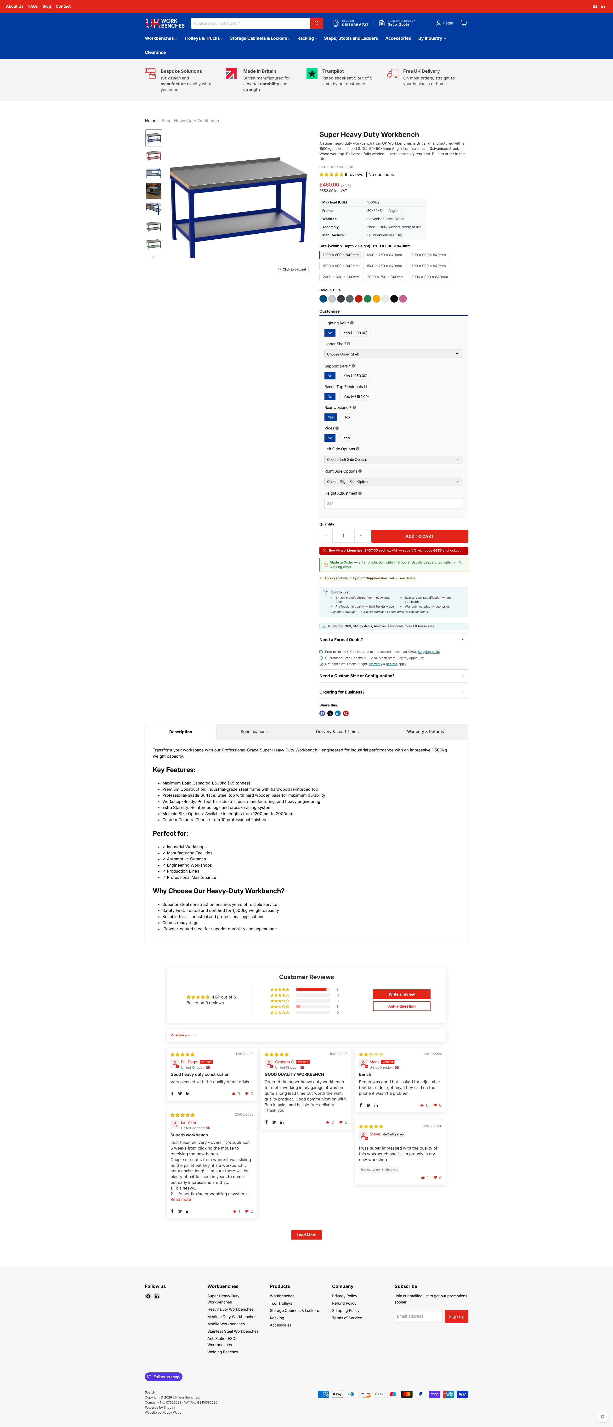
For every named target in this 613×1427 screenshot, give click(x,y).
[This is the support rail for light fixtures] (352, 323)
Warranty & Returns (425, 731)
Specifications (254, 731)
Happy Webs (171, 1412)
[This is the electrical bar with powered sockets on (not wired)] (365, 386)
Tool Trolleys (281, 1303)
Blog (47, 6)
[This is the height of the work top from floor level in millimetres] (360, 493)
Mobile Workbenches (226, 1324)
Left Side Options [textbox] (362, 449)
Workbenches (160, 38)
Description (180, 731)
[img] (182, 1054)
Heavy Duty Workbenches (230, 1309)
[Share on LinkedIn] (338, 713)
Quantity (326, 524)
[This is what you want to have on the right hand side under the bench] (360, 471)
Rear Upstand (360, 407)
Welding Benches (222, 1352)
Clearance (155, 52)
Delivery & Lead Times (337, 731)
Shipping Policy (346, 1310)
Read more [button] (180, 1199)
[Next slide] (153, 257)
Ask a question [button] (402, 1006)
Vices (351, 428)
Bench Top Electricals (365, 386)
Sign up (456, 1316)
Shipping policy (429, 652)
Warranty (375, 664)
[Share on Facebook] (322, 713)
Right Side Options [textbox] (363, 471)
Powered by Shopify (160, 1407)
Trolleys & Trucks (202, 38)
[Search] (316, 23)
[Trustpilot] (346, 80)
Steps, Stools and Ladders (351, 38)
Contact (63, 6)
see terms (443, 606)
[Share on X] (330, 713)
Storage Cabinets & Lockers (259, 38)
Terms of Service (347, 1318)
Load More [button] (306, 1234)
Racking (306, 38)
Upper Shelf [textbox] (355, 344)
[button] (445, 23)
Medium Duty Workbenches (231, 1316)
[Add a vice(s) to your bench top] (337, 428)
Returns (391, 664)
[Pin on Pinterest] (346, 713)
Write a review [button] (402, 994)
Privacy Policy (344, 1296)
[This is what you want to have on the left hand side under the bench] (357, 449)
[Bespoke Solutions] (185, 80)
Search (150, 1392)
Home (150, 120)
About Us (14, 6)
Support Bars (360, 366)
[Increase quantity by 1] (361, 536)
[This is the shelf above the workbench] (348, 343)
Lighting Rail (358, 323)
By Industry (430, 38)
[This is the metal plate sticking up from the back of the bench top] (354, 407)
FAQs (33, 6)
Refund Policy (344, 1303)
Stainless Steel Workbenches (232, 1331)
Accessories (398, 38)
